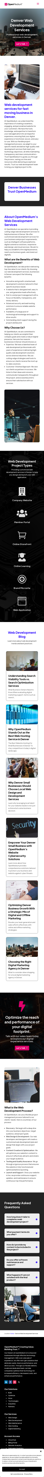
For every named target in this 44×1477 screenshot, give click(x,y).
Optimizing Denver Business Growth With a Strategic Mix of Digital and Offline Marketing (21, 911)
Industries (12, 1404)
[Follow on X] (19, 1382)
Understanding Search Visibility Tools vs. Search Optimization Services (21, 680)
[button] (41, 1451)
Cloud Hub (12, 1440)
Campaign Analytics (15, 1448)
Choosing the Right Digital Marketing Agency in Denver (19, 965)
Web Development (15, 1420)
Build (10, 1393)
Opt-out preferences (16, 1474)
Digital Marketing (14, 1429)
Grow (10, 1398)
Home (12, 1333)
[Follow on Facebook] (10, 1382)
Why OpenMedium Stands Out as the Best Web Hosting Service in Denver (19, 734)
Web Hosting (13, 1426)
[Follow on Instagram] (14, 1382)
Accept (22, 1469)
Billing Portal (12, 1443)
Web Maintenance (15, 1423)
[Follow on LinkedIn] (6, 1382)
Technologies (13, 1401)
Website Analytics (15, 1445)
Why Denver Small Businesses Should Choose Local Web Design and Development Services (19, 791)
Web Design (12, 1417)
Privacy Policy (28, 1474)
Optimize (11, 1395)
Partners (11, 1406)
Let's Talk (20, 44)
